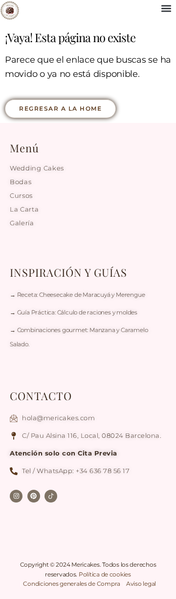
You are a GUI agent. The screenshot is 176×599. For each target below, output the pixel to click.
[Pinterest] (33, 496)
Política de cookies (105, 574)
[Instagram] (16, 496)
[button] (166, 8)
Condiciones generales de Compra (72, 583)
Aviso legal (141, 583)
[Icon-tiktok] (50, 496)
